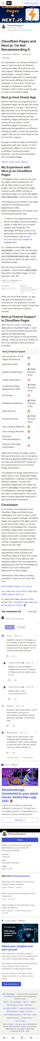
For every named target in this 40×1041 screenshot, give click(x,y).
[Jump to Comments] (14, 1038)
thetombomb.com (26, 30)
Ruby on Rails (25, 1029)
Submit (10, 627)
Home (5, 1002)
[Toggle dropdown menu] (36, 635)
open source (22, 1024)
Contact (29, 1011)
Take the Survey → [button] (11, 984)
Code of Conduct (13, 758)
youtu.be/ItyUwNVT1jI (17, 693)
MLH (34, 1014)
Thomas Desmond (15, 25)
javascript (26, 54)
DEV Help (28, 1005)
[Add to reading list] (23, 1038)
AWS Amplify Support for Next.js (16, 586)
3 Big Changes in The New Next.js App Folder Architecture (17, 909)
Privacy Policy (27, 1018)
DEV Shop (27, 1014)
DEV (10, 1026)
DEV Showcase (12, 1011)
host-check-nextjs (18, 325)
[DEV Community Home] (9, 3)
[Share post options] (36, 1038)
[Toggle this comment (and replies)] (2, 640)
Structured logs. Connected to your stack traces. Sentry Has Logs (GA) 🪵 (20, 795)
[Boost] (31, 1038)
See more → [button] (20, 820)
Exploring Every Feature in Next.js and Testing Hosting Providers (17, 884)
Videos (33, 1002)
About (22, 1011)
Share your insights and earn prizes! (17, 948)
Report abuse (28, 758)
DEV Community (8, 994)
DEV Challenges (15, 1002)
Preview (21, 627)
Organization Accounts (26, 1008)
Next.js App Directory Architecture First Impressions (18, 896)
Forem (11, 1024)
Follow (20, 840)
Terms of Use (20, 1021)
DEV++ (25, 1002)
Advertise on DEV (10, 1008)
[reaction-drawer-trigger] (5, 1038)
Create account (30, 3)
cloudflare (7, 54)
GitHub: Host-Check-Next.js (14, 162)
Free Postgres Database (12, 1014)
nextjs (17, 54)
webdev (6, 58)
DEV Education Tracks (15, 1005)
